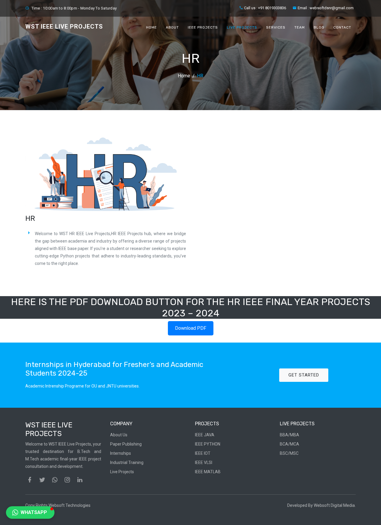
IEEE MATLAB (208, 471)
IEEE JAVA (204, 434)
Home (151, 27)
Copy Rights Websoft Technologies (57, 505)
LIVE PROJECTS (242, 27)
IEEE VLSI (203, 462)
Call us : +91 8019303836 (265, 8)
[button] (30, 512)
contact (342, 27)
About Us (118, 434)
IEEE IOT (202, 453)
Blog (319, 27)
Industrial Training (126, 462)
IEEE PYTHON (207, 444)
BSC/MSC (289, 453)
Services (275, 27)
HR (200, 76)
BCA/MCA (289, 444)
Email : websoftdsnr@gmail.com (326, 8)
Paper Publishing (126, 444)
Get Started (303, 375)
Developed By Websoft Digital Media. (321, 505)
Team (299, 27)
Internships (120, 453)
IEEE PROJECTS (203, 27)
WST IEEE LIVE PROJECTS (64, 26)
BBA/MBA (289, 434)
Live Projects (122, 471)
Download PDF (190, 328)
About (172, 27)
